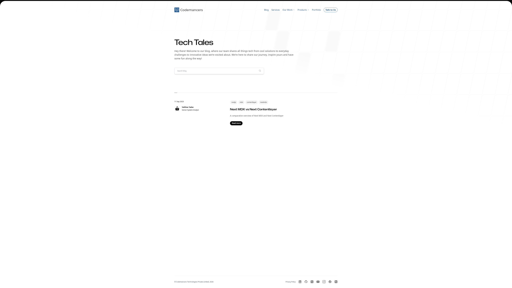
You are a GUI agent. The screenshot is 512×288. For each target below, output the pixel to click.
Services (275, 10)
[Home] (188, 9)
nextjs (233, 102)
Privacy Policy (291, 282)
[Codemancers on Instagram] (324, 281)
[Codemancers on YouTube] (318, 281)
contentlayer (251, 102)
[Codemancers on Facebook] (330, 281)
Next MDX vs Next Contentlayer (253, 109)
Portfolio (316, 10)
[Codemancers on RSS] (336, 281)
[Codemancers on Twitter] (312, 281)
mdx (241, 102)
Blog (266, 10)
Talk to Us (330, 9)
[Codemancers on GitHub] (306, 281)
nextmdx (263, 102)
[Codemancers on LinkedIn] (300, 281)
